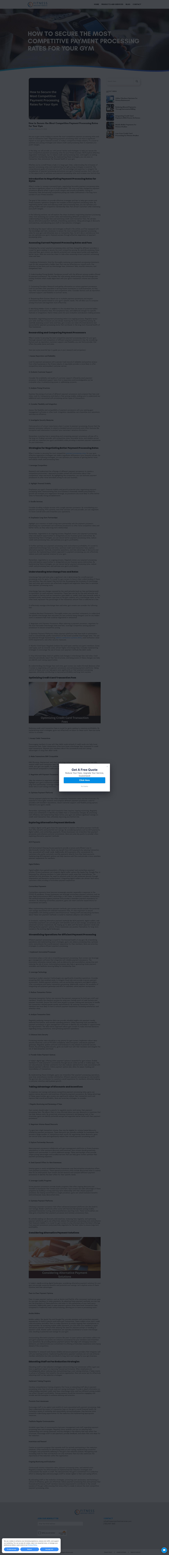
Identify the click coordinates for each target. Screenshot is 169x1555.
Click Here (84, 780)
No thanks (84, 786)
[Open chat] (164, 1550)
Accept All (49, 1549)
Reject (29, 1549)
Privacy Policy (32, 1545)
